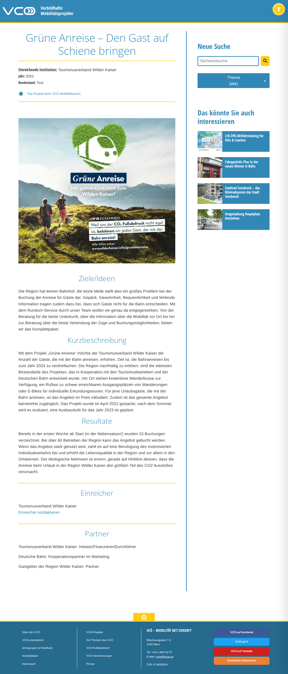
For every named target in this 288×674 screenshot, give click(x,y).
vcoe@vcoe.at (164, 656)
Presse (90, 663)
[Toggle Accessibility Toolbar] (279, 9)
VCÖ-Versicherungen (99, 655)
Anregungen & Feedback (37, 648)
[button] (96, 93)
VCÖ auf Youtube (241, 651)
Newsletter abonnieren (241, 660)
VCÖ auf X (241, 641)
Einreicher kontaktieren (39, 512)
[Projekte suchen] (265, 61)
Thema (233, 80)
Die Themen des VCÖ (99, 640)
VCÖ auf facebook (241, 632)
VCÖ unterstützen (33, 640)
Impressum (29, 663)
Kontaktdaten (30, 655)
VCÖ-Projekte (94, 632)
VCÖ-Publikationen (98, 648)
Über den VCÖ (31, 632)
